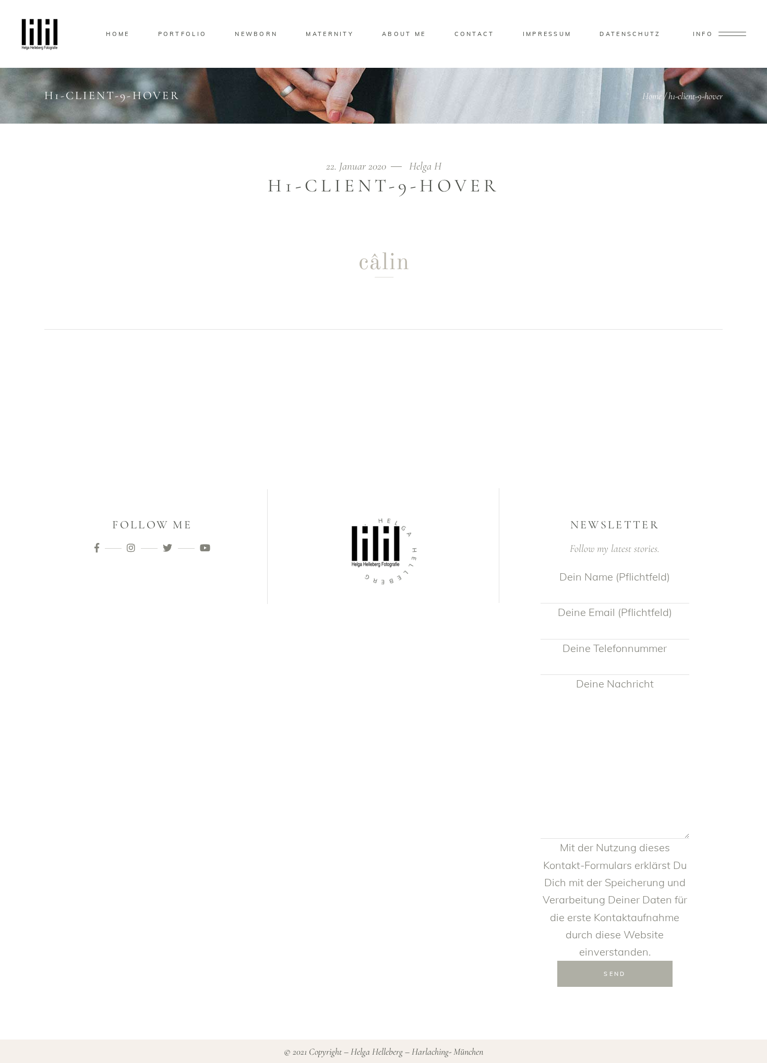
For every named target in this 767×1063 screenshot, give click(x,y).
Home (652, 96)
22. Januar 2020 (357, 166)
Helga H (425, 166)
